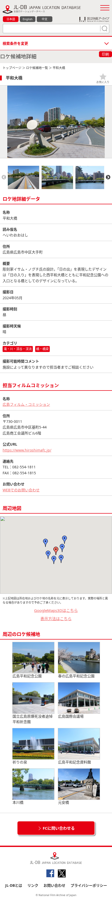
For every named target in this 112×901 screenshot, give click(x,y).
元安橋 (63, 802)
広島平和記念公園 (27, 675)
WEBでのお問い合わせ (21, 489)
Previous (4, 177)
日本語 (11, 19)
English (28, 19)
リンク (32, 885)
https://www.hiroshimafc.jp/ (27, 450)
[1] (104, 28)
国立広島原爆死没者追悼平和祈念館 (33, 719)
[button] (56, 551)
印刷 (105, 54)
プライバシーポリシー (89, 885)
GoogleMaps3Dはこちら (56, 610)
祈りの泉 (20, 762)
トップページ (12, 68)
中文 (44, 19)
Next (108, 177)
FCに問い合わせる (59, 828)
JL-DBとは (13, 885)
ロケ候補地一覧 (37, 68)
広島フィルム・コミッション (26, 404)
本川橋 (18, 802)
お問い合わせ (54, 885)
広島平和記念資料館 (74, 762)
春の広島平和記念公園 (76, 675)
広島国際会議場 (71, 716)
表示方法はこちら (56, 618)
